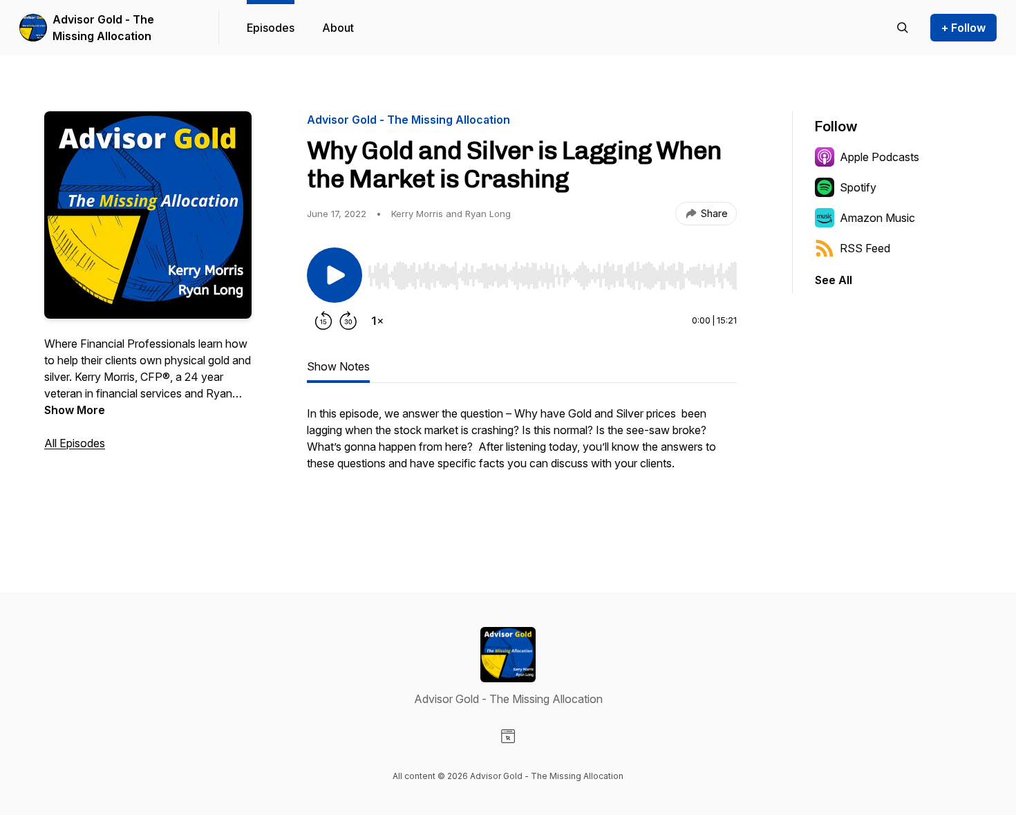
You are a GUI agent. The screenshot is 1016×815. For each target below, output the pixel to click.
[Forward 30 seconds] (348, 320)
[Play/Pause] (334, 275)
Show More (74, 410)
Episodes (270, 28)
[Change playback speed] (377, 320)
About (338, 28)
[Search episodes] (902, 27)
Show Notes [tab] (338, 366)
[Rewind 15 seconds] (323, 320)
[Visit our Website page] (508, 736)
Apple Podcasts (879, 157)
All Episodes (74, 443)
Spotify (858, 187)
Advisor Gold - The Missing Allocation (103, 27)
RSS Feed (865, 248)
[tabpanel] (522, 460)
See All (833, 280)
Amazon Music (877, 218)
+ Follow (963, 28)
